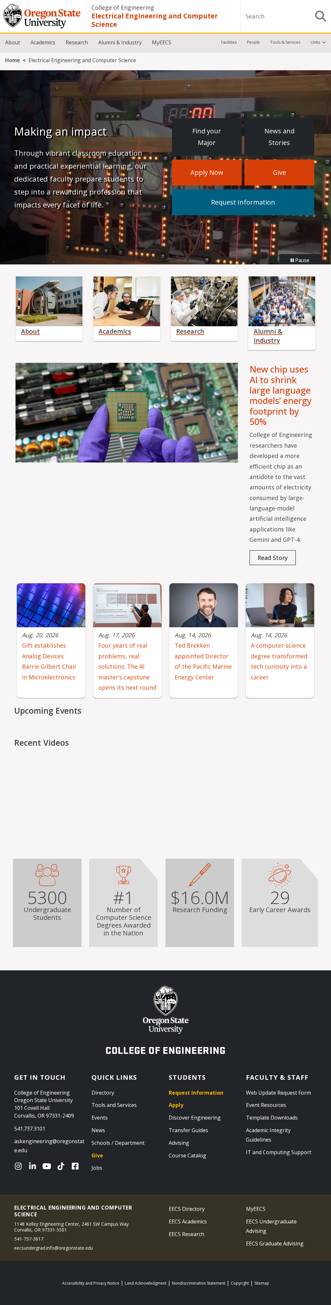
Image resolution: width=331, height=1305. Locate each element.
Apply (176, 1105)
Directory (102, 1092)
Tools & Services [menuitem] (285, 42)
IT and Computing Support (278, 1152)
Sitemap (261, 1283)
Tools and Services (114, 1105)
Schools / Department (117, 1142)
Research (77, 42)
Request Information (243, 202)
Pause (301, 260)
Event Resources (266, 1105)
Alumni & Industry (120, 42)
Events (99, 1117)
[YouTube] (48, 1166)
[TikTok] (62, 1166)
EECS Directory (187, 1208)
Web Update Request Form (278, 1092)
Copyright (240, 1283)
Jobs (96, 1167)
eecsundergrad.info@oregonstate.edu (53, 1248)
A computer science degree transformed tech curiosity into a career (279, 661)
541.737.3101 (29, 1128)
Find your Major (206, 137)
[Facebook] (76, 1166)
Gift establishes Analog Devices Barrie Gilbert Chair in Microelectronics (49, 661)
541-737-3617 (28, 1239)
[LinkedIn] (33, 1166)
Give (279, 172)
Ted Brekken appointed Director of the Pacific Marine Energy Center (203, 661)
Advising (179, 1142)
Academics (42, 42)
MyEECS (161, 42)
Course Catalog (187, 1155)
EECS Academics (188, 1221)
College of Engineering (122, 7)
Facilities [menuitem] (229, 42)
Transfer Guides (188, 1130)
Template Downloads (272, 1117)
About (12, 42)
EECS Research (186, 1234)
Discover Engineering (195, 1117)
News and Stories (279, 137)
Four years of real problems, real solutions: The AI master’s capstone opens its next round (127, 666)
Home (12, 60)
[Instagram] (19, 1166)
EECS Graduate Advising (275, 1243)
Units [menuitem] (315, 42)
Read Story (273, 558)
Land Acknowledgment (145, 1283)
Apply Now (206, 172)
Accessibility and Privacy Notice (90, 1283)
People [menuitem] (253, 42)
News (98, 1130)
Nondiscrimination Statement (198, 1283)
